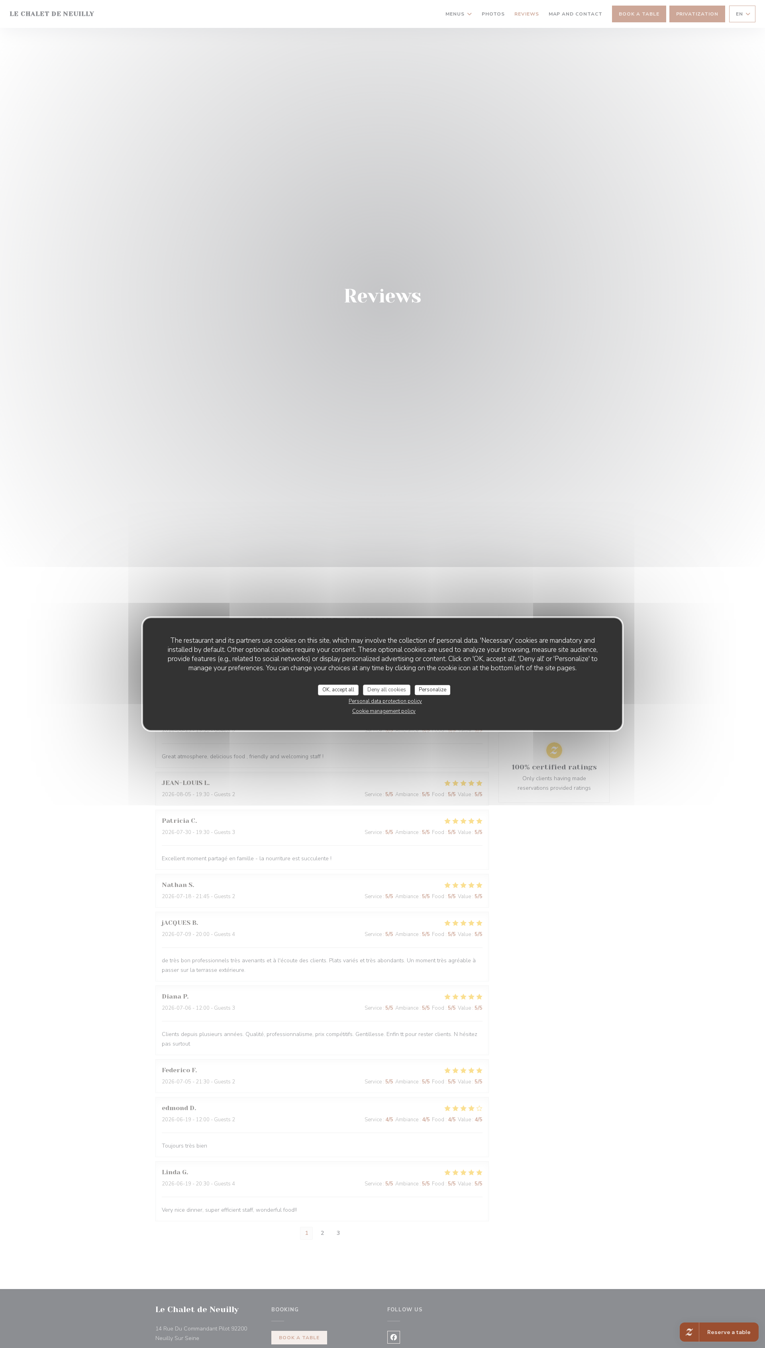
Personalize (432, 689)
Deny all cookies (386, 689)
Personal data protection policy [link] (385, 701)
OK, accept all (338, 689)
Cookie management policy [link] (384, 711)
